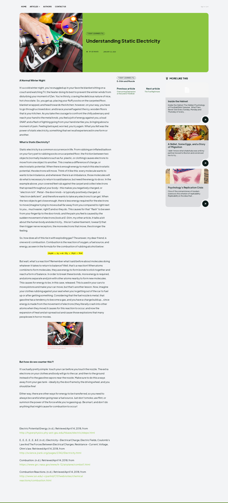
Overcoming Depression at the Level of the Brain (126, 92)
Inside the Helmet (178, 101)
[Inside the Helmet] (187, 89)
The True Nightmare (152, 91)
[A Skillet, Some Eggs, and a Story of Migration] (187, 132)
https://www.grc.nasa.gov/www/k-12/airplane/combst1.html (54, 464)
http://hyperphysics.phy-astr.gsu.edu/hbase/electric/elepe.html (57, 432)
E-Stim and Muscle (126, 81)
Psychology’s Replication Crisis (185, 187)
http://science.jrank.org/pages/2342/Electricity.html (50, 452)
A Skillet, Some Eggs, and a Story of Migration (186, 145)
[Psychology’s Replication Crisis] (187, 176)
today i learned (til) (95, 33)
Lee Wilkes (95, 52)
